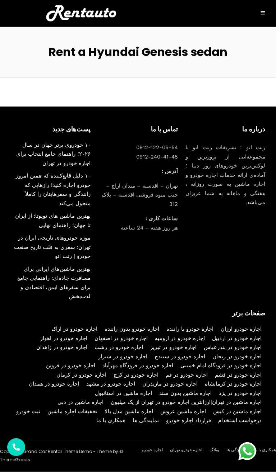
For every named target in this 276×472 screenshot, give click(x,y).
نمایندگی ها (146, 420)
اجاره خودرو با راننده (189, 329)
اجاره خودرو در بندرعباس (233, 347)
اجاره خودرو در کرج (136, 375)
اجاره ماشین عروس (183, 411)
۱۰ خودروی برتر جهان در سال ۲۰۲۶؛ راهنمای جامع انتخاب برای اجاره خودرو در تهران (53, 154)
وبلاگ (214, 450)
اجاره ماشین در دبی (81, 402)
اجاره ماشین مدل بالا (129, 411)
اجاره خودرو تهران (186, 450)
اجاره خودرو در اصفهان (121, 338)
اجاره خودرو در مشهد (110, 384)
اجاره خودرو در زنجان (237, 356)
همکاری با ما (110, 420)
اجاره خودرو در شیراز (122, 356)
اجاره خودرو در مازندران (170, 384)
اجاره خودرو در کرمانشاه (233, 384)
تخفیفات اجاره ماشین (72, 411)
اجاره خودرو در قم (187, 375)
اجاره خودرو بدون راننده (132, 329)
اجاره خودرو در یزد (240, 393)
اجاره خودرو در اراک (74, 329)
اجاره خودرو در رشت (119, 347)
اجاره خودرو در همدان (54, 384)
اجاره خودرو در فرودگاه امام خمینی (221, 365)
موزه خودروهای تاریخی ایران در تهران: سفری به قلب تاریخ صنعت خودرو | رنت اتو (52, 247)
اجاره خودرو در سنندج (180, 356)
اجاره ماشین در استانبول (123, 393)
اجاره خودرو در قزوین (70, 365)
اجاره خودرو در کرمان (81, 375)
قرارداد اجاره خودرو (188, 420)
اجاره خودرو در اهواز (63, 338)
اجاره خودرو (152, 450)
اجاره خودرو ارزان (241, 329)
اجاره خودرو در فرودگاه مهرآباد (137, 365)
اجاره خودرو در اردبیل (237, 338)
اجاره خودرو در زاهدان (61, 347)
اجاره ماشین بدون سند (185, 393)
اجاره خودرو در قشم (238, 375)
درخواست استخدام (240, 420)
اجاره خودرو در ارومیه (180, 338)
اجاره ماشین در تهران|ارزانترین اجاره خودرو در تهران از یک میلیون (186, 402)
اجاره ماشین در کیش (237, 411)
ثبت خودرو (28, 411)
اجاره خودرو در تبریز (173, 347)
